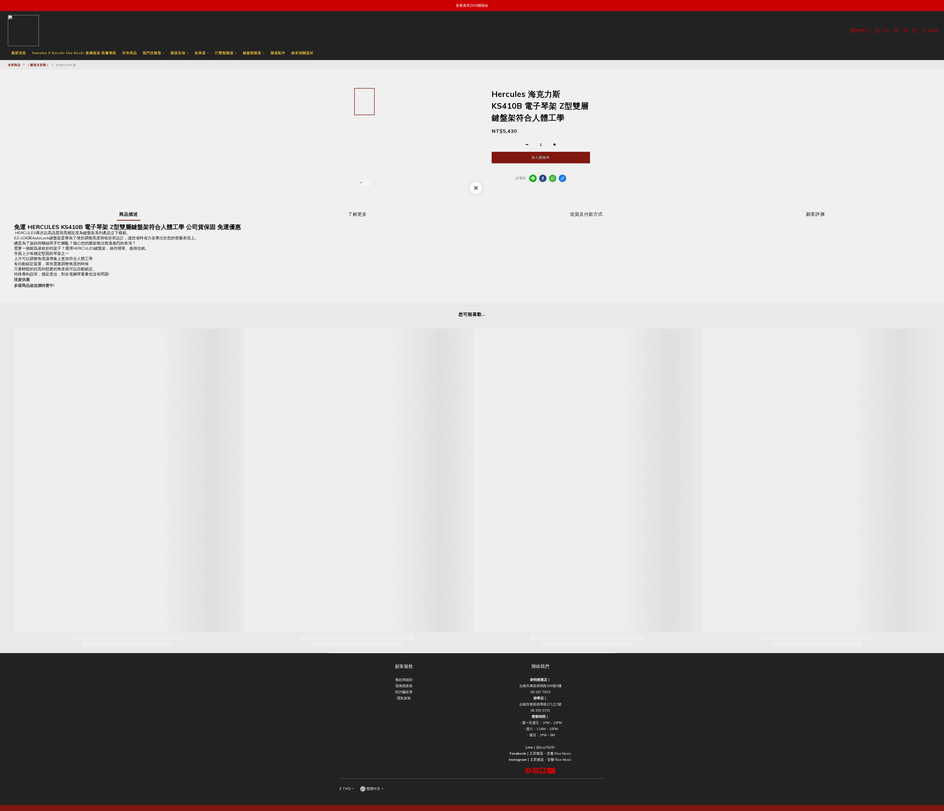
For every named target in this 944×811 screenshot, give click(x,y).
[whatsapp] (552, 178)
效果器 (200, 53)
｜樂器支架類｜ (38, 65)
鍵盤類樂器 (252, 53)
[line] (533, 178)
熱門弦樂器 (152, 53)
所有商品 (129, 53)
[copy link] (562, 178)
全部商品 (14, 65)
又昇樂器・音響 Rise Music (550, 753)
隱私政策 (404, 698)
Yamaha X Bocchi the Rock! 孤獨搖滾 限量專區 (74, 53)
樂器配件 (278, 53)
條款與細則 (404, 679)
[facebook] (542, 178)
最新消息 (18, 53)
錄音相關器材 (302, 53)
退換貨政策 (404, 686)
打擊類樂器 (224, 53)
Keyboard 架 (66, 65)
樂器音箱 (178, 53)
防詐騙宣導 (404, 692)
